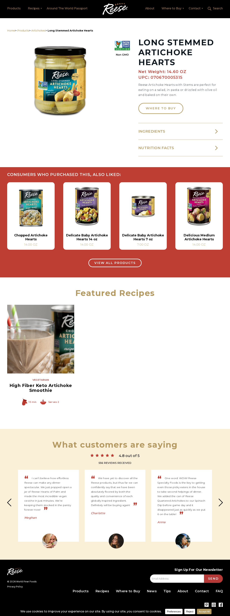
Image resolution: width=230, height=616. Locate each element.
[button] (60, 84)
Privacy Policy (15, 586)
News (152, 591)
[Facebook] (221, 605)
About (149, 8)
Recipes (34, 8)
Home (115, 9)
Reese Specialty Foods (15, 571)
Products (14, 8)
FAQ (219, 591)
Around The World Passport (67, 8)
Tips (167, 591)
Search (218, 8)
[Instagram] (214, 605)
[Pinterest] (206, 605)
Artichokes (38, 30)
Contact (195, 8)
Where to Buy (171, 8)
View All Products (114, 263)
